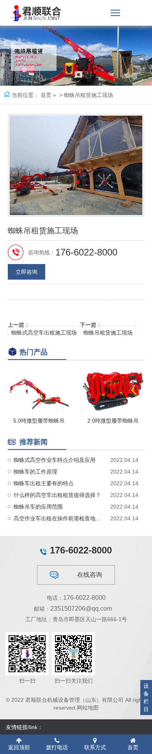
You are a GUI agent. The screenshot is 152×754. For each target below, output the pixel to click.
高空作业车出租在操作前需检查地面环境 (58, 518)
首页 (46, 95)
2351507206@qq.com (81, 608)
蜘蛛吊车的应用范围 (38, 507)
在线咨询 (89, 574)
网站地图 (88, 708)
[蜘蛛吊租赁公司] (35, 12)
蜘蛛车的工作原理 (35, 472)
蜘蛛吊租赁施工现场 (108, 332)
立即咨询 (26, 272)
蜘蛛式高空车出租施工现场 (44, 332)
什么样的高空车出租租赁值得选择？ (57, 495)
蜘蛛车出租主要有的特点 (44, 483)
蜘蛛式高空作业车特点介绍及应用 (54, 460)
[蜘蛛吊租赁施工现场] (76, 165)
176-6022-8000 (84, 597)
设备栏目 (146, 697)
